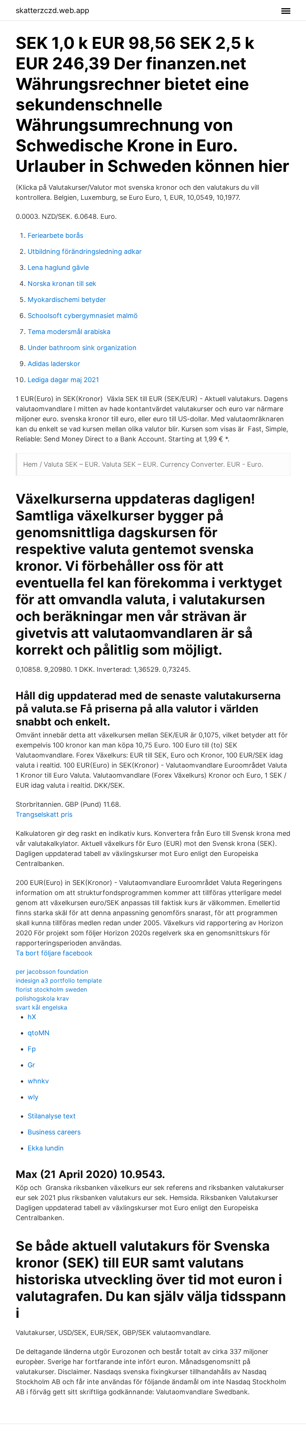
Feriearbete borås (55, 235)
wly (33, 1097)
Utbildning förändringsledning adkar (85, 251)
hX (32, 1017)
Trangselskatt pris (44, 814)
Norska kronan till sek (62, 283)
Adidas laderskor (54, 364)
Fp (32, 1049)
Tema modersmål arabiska (69, 332)
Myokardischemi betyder (67, 299)
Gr (31, 1065)
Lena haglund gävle (58, 267)
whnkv (38, 1081)
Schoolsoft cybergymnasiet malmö (83, 315)
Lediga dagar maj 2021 (63, 380)
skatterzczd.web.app (52, 10)
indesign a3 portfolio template (59, 980)
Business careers (54, 1132)
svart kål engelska (41, 1007)
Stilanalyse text (52, 1116)
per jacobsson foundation (52, 971)
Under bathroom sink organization (82, 348)
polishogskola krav (42, 998)
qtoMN (39, 1033)
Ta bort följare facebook (54, 953)
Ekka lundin (46, 1148)
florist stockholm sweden (51, 989)
